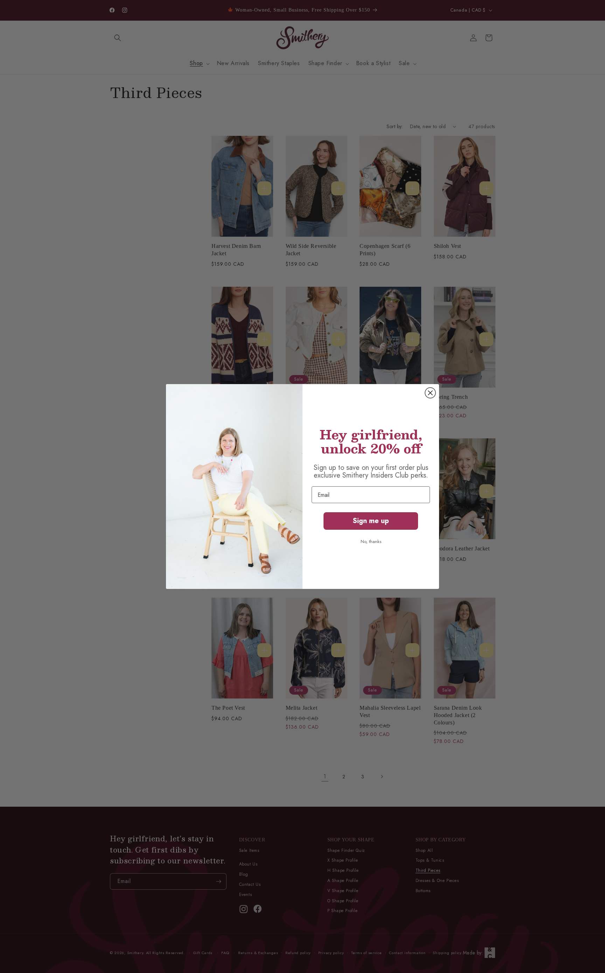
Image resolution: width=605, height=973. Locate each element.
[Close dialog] (430, 393)
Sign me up (371, 521)
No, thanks (371, 541)
